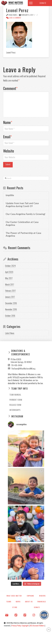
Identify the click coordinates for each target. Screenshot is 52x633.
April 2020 (9, 272)
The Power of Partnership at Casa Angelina (23, 234)
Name (7, 122)
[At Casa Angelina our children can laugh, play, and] (26, 448)
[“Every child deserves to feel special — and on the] (26, 524)
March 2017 (9, 284)
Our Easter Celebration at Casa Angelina (22, 223)
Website (8, 151)
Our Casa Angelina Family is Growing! (25, 214)
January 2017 (10, 296)
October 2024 (10, 265)
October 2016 (10, 315)
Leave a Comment (14, 17)
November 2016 (11, 309)
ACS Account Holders (37, 625)
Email (7, 136)
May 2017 (9, 278)
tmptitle (10, 195)
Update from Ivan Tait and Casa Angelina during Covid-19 (22, 204)
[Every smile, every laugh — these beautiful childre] (26, 486)
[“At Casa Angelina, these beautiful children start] (26, 561)
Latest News (9, 333)
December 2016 (11, 303)
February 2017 (10, 290)
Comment (10, 88)
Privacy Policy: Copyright (20, 625)
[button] (31, 3)
